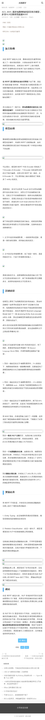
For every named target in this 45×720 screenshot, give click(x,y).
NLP (27, 647)
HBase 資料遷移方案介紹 (12, 687)
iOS (22, 647)
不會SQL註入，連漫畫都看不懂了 (16, 695)
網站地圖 (28, 716)
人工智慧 (19, 7)
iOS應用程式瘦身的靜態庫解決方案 (11, 657)
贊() (23, 640)
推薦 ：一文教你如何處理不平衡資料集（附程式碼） (33, 657)
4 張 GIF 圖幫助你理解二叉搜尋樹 (16, 672)
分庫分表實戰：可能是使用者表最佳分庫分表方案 (21, 668)
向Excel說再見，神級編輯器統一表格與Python (20, 698)
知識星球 (22, 3)
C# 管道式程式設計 (10, 691)
